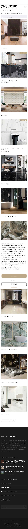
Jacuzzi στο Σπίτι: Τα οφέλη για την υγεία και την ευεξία (15, 472)
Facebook (16, 523)
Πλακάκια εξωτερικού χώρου (8, 495)
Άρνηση (14, 280)
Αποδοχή (14, 276)
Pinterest (17, 524)
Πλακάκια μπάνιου (6, 483)
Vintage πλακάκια (5, 487)
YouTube (9, 526)
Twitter (6, 523)
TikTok (19, 526)
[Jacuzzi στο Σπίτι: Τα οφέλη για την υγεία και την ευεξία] (2, 472)
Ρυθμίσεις (14, 284)
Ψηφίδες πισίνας (5, 500)
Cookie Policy (14, 287)
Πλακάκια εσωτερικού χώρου (8, 491)
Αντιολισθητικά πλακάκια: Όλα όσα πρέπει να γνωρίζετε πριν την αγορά (14, 467)
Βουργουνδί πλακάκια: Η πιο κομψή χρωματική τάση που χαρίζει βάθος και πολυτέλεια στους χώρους (15, 461)
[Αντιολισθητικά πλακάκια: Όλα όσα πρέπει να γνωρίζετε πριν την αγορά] (2, 467)
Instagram (7, 524)
